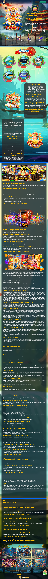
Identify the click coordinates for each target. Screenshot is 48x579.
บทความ (25, 2)
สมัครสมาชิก (43, 2)
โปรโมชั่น (16, 2)
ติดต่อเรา (30, 2)
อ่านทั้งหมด (24, 571)
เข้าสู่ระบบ (37, 2)
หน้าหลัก (11, 2)
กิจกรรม (20, 2)
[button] (4, 18)
